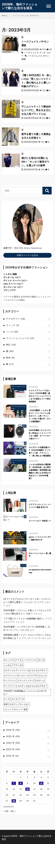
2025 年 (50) (13, 736)
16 (50, 49)
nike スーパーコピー (13, 284)
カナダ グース (17, 699)
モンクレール (23, 675)
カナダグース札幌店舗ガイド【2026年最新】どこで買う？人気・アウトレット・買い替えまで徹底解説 (40, 451)
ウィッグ (12, 325)
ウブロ (34, 675)
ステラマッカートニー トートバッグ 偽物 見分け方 (40, 505)
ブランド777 (9, 290)
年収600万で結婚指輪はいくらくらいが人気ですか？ (25, 692)
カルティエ (40, 680)
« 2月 (6, 811)
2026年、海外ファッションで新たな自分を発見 (19, 6)
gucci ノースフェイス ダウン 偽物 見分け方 (40, 538)
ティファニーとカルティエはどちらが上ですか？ (26, 686)
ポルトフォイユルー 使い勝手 (40, 554)
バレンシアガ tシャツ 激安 (16, 709)
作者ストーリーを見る (27, 255)
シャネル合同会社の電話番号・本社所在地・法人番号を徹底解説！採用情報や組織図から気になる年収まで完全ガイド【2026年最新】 (40, 471)
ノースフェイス (30, 660)
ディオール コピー (12, 277)
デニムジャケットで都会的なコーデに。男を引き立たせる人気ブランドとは (36, 110)
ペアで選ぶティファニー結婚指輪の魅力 (22, 618)
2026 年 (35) (13, 730)
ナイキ (18, 660)
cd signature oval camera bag (40, 571)
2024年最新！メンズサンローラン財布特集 (24, 626)
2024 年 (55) (13, 743)
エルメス (43, 675)
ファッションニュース (20, 338)
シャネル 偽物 (10, 274)
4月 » (13, 811)
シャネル (8, 665)
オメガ (42, 660)
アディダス (18, 665)
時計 (11, 344)
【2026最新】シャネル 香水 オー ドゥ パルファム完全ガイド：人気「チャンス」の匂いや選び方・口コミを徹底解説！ (40, 416)
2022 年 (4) (12, 756)
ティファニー (10, 680)
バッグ (12, 331)
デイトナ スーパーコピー (15, 280)
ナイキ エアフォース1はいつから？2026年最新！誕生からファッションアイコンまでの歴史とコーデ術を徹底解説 (40, 396)
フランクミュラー (25, 680)
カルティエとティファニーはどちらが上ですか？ (26, 670)
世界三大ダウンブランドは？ (17, 704)
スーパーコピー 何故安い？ (40, 521)
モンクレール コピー (13, 287)
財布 (10, 357)
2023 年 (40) (13, 749)
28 (14, 801)
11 (41, 783)
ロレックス (9, 660)
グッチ (7, 699)
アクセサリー (15, 319)
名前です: (8, 248)
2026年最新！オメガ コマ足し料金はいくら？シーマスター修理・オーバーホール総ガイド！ (40, 434)
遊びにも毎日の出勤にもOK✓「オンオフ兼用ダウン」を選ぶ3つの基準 (35, 161)
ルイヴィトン (10, 675)
